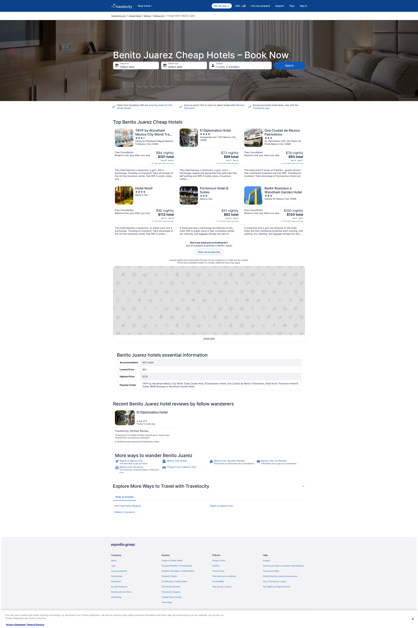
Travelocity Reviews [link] (171, 586)
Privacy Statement (16, 624)
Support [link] (266, 560)
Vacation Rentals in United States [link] (177, 565)
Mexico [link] (147, 16)
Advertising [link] (116, 597)
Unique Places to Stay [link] (172, 597)
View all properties (209, 252)
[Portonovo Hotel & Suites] (209, 210)
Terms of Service (35, 624)
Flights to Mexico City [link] (221, 505)
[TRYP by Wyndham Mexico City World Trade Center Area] (144, 154)
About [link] (113, 560)
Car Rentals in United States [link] (174, 581)
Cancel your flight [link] (271, 571)
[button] (209, 486)
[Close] (412, 618)
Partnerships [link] (116, 576)
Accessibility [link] (218, 581)
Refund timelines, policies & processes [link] (280, 576)
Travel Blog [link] (167, 602)
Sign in (303, 5)
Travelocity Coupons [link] (171, 592)
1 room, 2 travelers (227, 66)
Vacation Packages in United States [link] (178, 571)
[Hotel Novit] (144, 210)
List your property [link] (119, 571)
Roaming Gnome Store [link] (121, 592)
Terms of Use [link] (218, 571)
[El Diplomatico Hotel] (209, 154)
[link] (138, 462)
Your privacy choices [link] (221, 586)
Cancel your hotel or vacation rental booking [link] (283, 565)
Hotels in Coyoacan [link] (124, 512)
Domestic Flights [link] (169, 576)
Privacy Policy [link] (218, 560)
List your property (260, 5)
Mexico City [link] (159, 16)
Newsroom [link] (116, 581)
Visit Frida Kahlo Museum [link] (127, 505)
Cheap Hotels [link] (135, 16)
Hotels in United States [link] (172, 560)
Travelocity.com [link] (118, 16)
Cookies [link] (216, 565)
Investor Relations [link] (119, 586)
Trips (292, 5)
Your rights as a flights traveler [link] (276, 586)
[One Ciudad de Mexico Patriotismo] (273, 154)
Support (279, 5)
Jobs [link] (113, 565)
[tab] (124, 496)
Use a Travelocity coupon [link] (274, 581)
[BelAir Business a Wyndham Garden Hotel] (273, 210)
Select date (127, 66)
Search (289, 65)
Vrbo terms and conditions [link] (224, 576)
